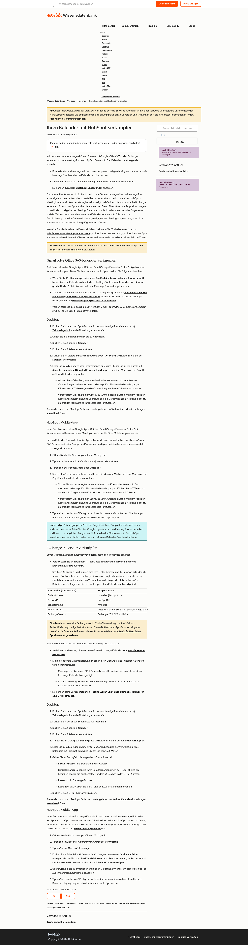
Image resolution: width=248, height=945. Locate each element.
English (105, 90)
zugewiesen (61, 448)
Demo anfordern (167, 4)
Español (105, 36)
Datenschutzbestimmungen (159, 937)
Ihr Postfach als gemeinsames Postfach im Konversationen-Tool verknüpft (103, 278)
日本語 (104, 40)
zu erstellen (87, 198)
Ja (54, 896)
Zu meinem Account (110, 97)
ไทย (103, 83)
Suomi (104, 65)
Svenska (105, 61)
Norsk (104, 76)
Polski (104, 58)
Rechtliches (134, 937)
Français (105, 47)
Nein (68, 896)
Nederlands (107, 50)
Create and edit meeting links (61, 922)
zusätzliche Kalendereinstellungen (83, 188)
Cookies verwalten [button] (188, 937)
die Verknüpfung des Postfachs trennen (94, 300)
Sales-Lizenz (81, 828)
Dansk (104, 72)
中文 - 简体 (106, 86)
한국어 (104, 79)
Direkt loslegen (190, 4)
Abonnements (84, 143)
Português (106, 43)
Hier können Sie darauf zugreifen (68, 118)
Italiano (105, 54)
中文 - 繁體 (106, 68)
